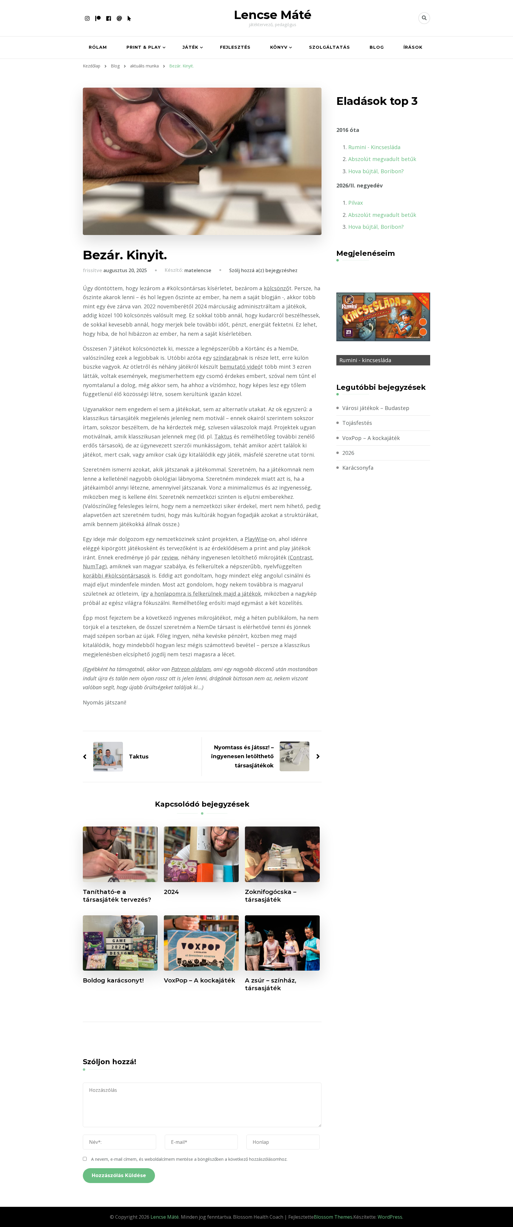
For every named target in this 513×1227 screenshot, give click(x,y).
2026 (348, 452)
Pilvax (355, 202)
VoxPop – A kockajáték (199, 980)
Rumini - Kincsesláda (374, 147)
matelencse (197, 270)
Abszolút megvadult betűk (382, 159)
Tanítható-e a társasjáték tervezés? (117, 895)
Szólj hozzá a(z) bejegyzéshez (263, 270)
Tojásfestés (357, 422)
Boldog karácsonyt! (113, 980)
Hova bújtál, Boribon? (376, 171)
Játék (190, 47)
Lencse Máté (272, 14)
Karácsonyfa (357, 467)
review (170, 557)
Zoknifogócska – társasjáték (270, 895)
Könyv (278, 47)
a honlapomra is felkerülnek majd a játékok (205, 593)
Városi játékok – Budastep (375, 407)
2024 (171, 891)
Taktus (223, 436)
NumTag (94, 566)
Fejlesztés (235, 47)
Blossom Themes (333, 1217)
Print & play (143, 47)
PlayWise (256, 538)
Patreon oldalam (191, 669)
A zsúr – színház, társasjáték (270, 984)
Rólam (98, 47)
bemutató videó (240, 366)
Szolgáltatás (329, 47)
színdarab (225, 357)
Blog (377, 47)
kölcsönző (276, 288)
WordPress (390, 1217)
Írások (412, 47)
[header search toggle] (424, 18)
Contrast (301, 557)
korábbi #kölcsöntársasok (116, 575)
